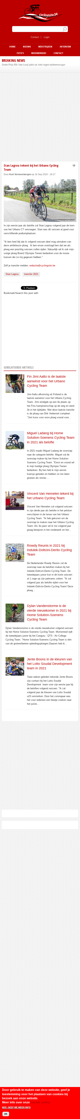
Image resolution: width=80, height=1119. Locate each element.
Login (46, 37)
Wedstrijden (45, 46)
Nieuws (27, 46)
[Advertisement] (40, 116)
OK (5, 1114)
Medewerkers (38, 53)
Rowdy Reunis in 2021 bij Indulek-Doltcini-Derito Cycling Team (49, 550)
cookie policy (40, 1102)
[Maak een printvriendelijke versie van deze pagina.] (73, 165)
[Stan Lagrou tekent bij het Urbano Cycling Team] (40, 219)
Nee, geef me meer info (16, 1107)
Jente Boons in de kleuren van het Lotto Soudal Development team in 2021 (49, 663)
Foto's (20, 53)
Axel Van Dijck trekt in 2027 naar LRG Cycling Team (30, 64)
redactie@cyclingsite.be (42, 265)
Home (12, 46)
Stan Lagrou (12, 274)
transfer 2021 (31, 274)
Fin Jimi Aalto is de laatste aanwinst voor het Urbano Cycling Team (46, 381)
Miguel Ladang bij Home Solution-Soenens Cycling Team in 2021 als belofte (50, 437)
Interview (65, 46)
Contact (35, 37)
